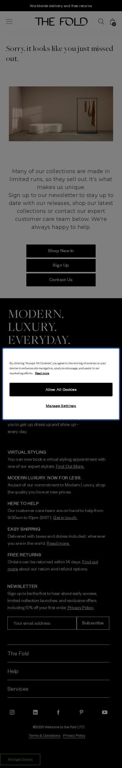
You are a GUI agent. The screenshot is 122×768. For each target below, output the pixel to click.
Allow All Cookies (61, 389)
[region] (61, 384)
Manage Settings (61, 405)
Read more (42, 373)
